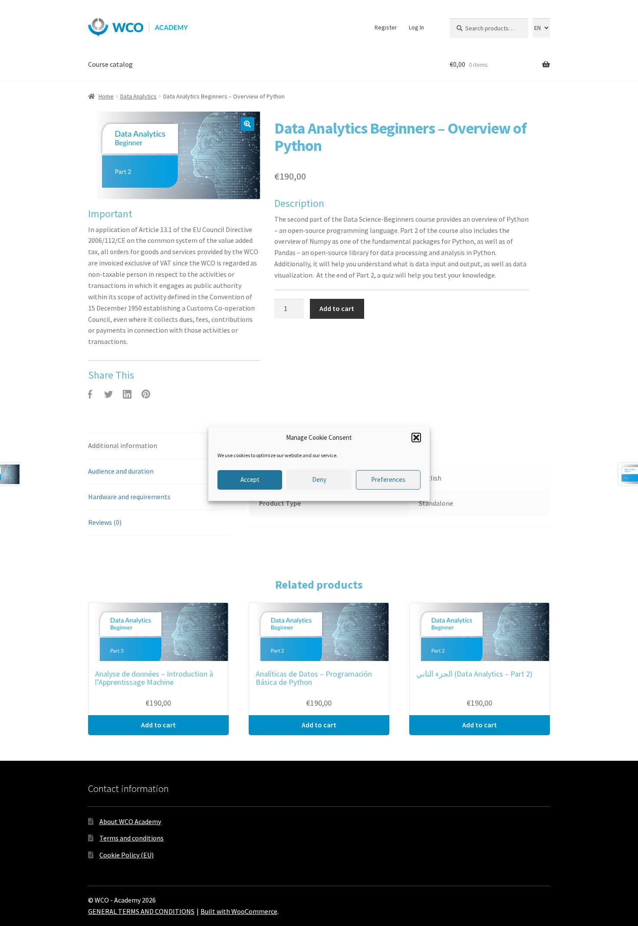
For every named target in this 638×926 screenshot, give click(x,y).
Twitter (108, 394)
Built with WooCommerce (239, 911)
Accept (250, 479)
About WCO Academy (130, 821)
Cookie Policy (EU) (126, 855)
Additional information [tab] (122, 445)
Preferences (388, 479)
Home (106, 96)
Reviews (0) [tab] (105, 522)
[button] (416, 437)
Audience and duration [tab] (121, 471)
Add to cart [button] (158, 724)
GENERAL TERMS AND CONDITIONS (141, 911)
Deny (319, 479)
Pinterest (146, 394)
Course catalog (110, 64)
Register (386, 27)
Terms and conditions (131, 838)
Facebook (90, 394)
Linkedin (127, 394)
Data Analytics (138, 96)
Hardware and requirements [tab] (129, 496)
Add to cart (336, 308)
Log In (416, 27)
